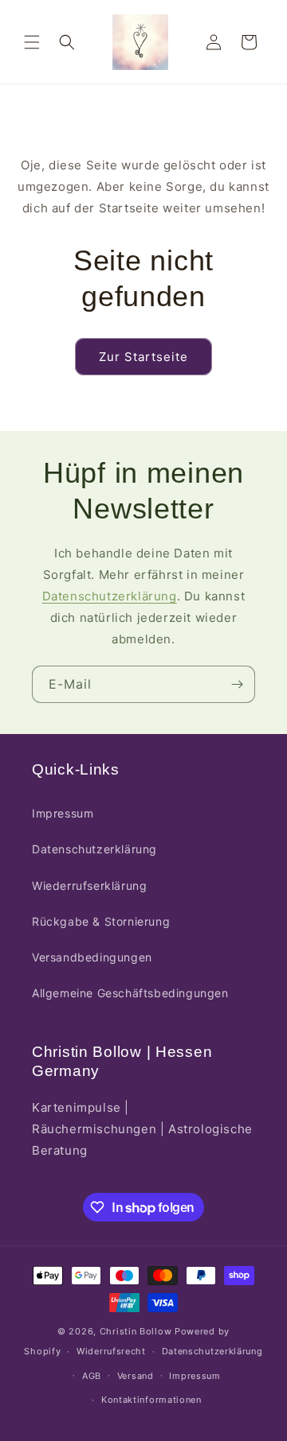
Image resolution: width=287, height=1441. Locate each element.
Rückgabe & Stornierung (101, 921)
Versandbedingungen (92, 957)
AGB (91, 1375)
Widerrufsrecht (111, 1351)
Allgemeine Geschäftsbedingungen (130, 993)
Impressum (62, 813)
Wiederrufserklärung (89, 885)
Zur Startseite (143, 356)
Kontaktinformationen (151, 1399)
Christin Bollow (136, 1331)
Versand (135, 1375)
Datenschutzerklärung (109, 596)
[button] (31, 42)
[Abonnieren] (236, 684)
